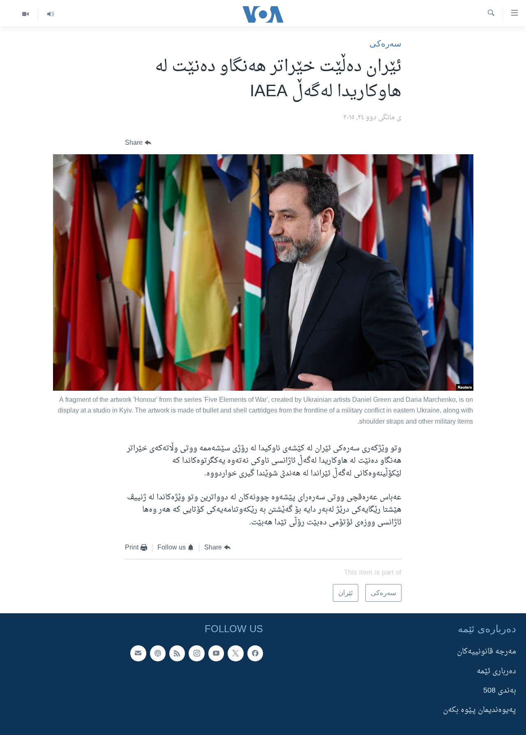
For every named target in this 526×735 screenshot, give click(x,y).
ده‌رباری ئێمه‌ (496, 671)
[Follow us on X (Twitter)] (235, 653)
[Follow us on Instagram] (196, 653)
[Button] (138, 143)
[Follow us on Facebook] (255, 653)
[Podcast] (158, 653)
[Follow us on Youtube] (216, 653)
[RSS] (177, 653)
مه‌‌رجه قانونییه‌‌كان (486, 652)
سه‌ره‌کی (385, 43)
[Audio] (50, 14)
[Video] (25, 14)
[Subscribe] (138, 653)
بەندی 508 (499, 690)
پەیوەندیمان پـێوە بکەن (479, 710)
